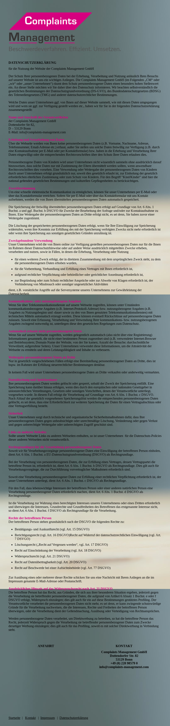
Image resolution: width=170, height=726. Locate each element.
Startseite (14, 718)
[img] (85, 28)
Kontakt (30, 718)
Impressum (47, 718)
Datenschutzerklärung (74, 718)
